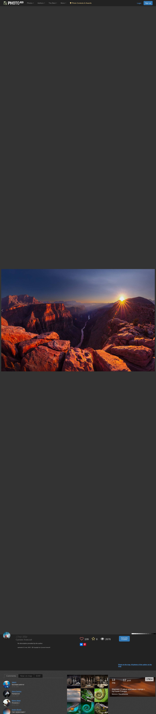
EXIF (38, 676)
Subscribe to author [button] (124, 638)
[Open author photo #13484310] (101, 709)
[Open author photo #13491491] (101, 695)
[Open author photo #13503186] (74, 681)
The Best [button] (52, 3)
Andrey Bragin (16, 710)
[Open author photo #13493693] (87, 695)
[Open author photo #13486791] (87, 709)
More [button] (63, 3)
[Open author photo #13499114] (101, 681)
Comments (11, 676)
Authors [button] (41, 3)
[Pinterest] (84, 644)
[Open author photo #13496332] (74, 695)
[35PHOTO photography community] (13, 3)
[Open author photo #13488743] (74, 709)
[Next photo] (153, 310)
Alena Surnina (16, 691)
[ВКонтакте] (81, 644)
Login (139, 3)
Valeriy (14, 682)
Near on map (26, 676)
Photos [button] (30, 3)
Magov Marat (16, 700)
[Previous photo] (2, 310)
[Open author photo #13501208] (87, 681)
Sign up (148, 3)
